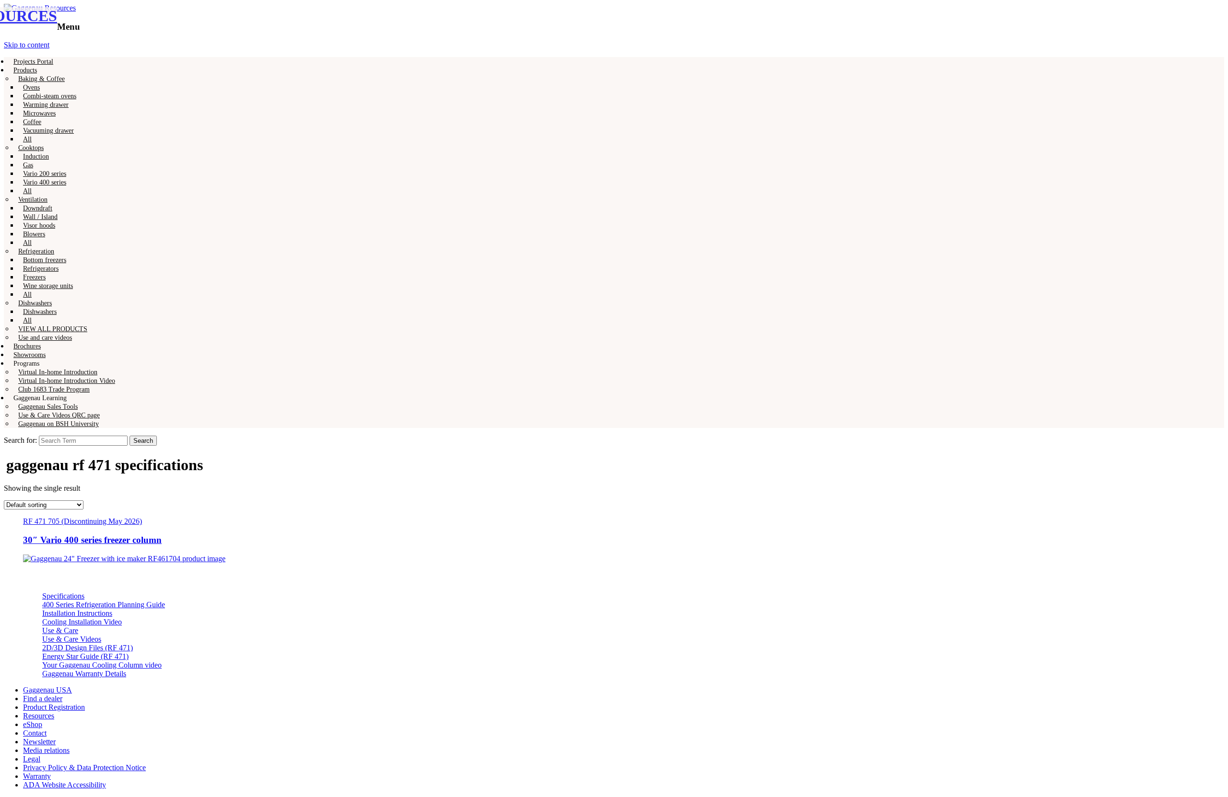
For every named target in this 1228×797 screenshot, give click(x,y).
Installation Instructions (77, 613)
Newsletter (39, 742)
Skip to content (26, 45)
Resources (38, 716)
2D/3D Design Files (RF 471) (87, 648)
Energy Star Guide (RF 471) (85, 656)
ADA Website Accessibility (64, 785)
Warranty (37, 776)
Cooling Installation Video (82, 622)
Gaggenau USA (47, 690)
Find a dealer (42, 698)
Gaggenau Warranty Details (84, 674)
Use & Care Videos (71, 639)
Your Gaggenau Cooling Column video (102, 665)
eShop (32, 724)
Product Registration (54, 707)
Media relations (46, 750)
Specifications (63, 596)
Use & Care (60, 630)
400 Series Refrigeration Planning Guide (103, 605)
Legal (31, 759)
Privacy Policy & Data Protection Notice (84, 767)
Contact (35, 733)
